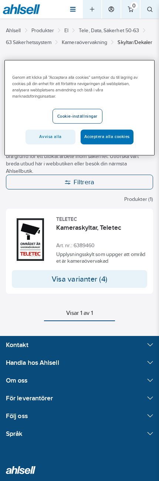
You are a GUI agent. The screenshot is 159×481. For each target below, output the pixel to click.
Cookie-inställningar (77, 116)
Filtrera (84, 182)
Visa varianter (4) (79, 279)
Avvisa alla (50, 136)
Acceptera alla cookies (107, 136)
